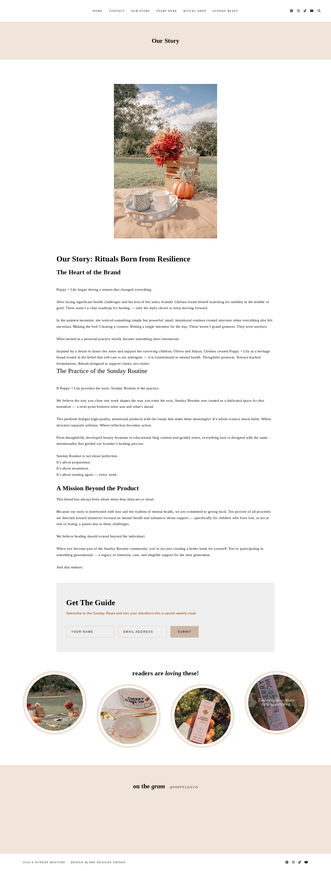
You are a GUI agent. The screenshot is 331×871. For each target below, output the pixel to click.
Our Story (140, 10)
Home (98, 10)
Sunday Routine (50, 862)
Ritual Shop (194, 10)
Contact (117, 10)
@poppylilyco (184, 787)
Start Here (167, 10)
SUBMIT (184, 631)
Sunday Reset (225, 10)
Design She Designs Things (98, 862)
